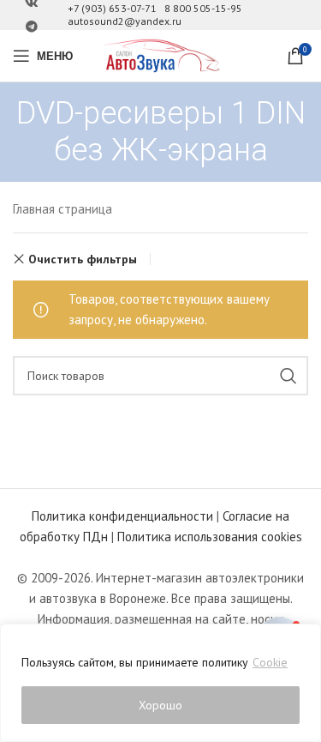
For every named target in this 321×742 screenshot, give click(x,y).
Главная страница (62, 209)
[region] (160, 683)
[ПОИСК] (288, 375)
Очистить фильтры (82, 259)
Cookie (270, 662)
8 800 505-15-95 (203, 8)
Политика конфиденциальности (122, 516)
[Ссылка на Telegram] (32, 27)
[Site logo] (161, 54)
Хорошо (160, 705)
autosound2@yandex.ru (124, 21)
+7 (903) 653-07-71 (112, 8)
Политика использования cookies (209, 536)
